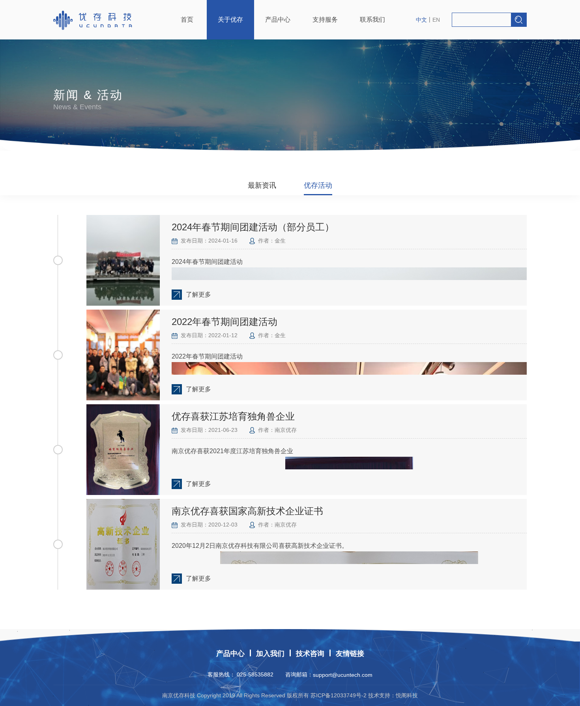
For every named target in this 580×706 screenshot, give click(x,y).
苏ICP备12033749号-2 (339, 695)
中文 (421, 20)
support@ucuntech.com (342, 675)
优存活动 (318, 185)
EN (436, 20)
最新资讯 (262, 185)
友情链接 (350, 653)
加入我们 (270, 653)
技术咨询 (310, 653)
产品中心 (230, 653)
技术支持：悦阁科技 (393, 695)
